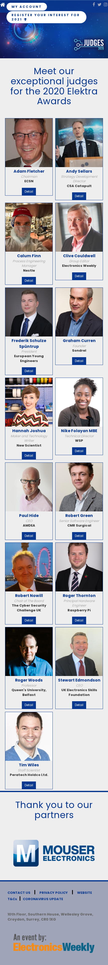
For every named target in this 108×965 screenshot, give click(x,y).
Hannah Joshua (29, 430)
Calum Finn (29, 255)
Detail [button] (29, 191)
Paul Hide (29, 515)
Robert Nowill (29, 595)
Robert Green (79, 515)
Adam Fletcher (29, 171)
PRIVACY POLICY (53, 892)
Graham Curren (79, 340)
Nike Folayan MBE (79, 430)
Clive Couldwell (79, 255)
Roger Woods (29, 680)
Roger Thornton (79, 595)
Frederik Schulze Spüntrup (29, 343)
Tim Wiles (29, 765)
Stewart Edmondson (79, 680)
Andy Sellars (79, 171)
